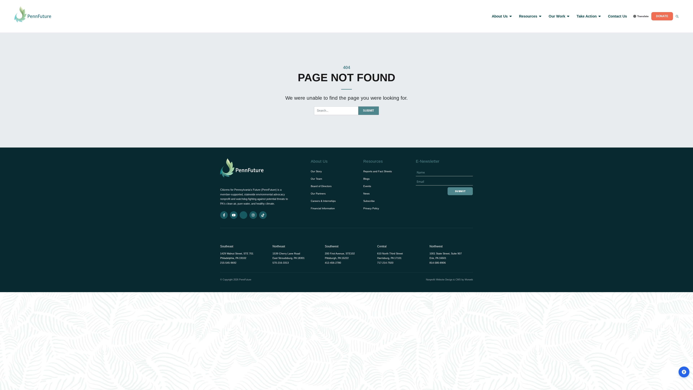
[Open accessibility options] (684, 372)
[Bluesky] (243, 215)
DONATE (662, 16)
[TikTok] (263, 215)
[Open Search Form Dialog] (677, 16)
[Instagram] (253, 215)
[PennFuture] (32, 16)
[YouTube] (233, 215)
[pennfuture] (241, 170)
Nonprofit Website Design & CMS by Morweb (449, 279)
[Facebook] (224, 215)
